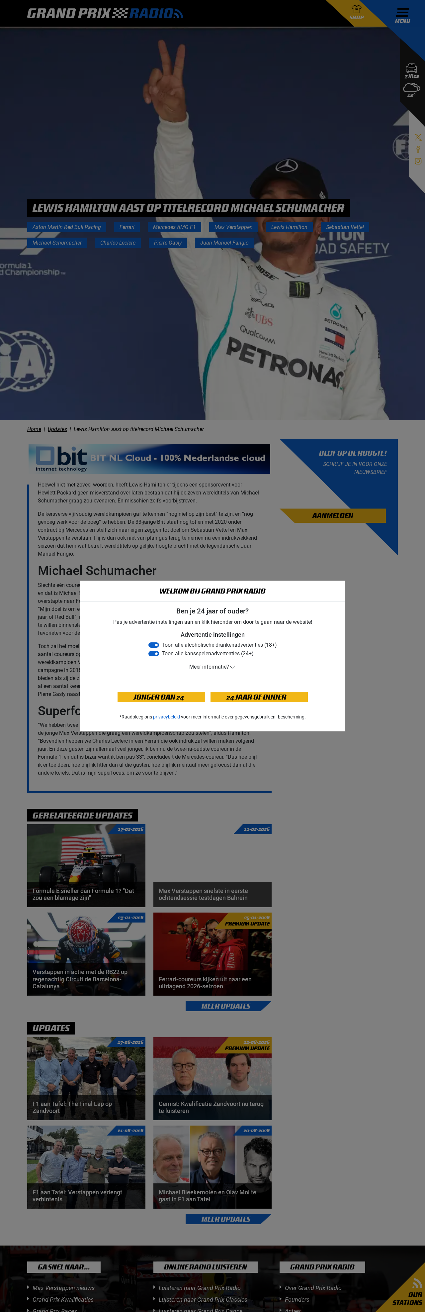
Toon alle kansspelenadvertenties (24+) (208, 653)
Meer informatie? (209, 667)
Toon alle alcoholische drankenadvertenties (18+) (219, 645)
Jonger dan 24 (158, 697)
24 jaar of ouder (256, 697)
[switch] (153, 645)
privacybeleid (166, 716)
